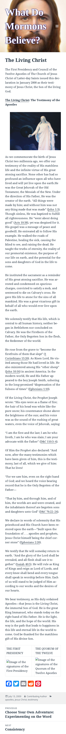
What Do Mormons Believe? (25, 26)
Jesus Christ (21, 699)
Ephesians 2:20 (30, 542)
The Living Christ (17, 100)
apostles (9, 699)
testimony (33, 699)
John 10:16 (13, 371)
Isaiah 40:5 (23, 564)
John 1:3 (53, 209)
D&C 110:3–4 (48, 441)
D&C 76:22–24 (48, 511)
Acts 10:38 (20, 222)
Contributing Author (37, 696)
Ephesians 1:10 (38, 389)
